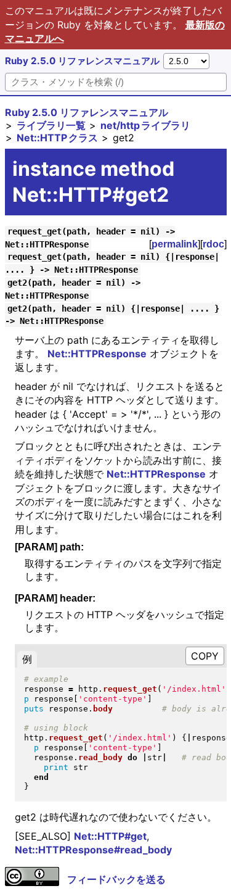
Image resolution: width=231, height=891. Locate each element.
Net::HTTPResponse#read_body (93, 849)
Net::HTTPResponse (97, 353)
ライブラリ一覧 (51, 125)
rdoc (213, 244)
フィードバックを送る (116, 879)
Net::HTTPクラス (57, 137)
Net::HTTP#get (110, 836)
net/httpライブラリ (145, 125)
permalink (175, 244)
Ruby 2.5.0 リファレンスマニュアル (82, 61)
